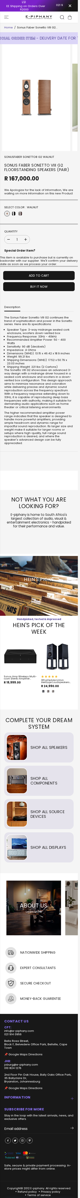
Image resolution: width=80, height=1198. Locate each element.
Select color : (21, 207)
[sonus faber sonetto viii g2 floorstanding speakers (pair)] (36, 97)
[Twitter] (15, 1140)
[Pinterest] (29, 1140)
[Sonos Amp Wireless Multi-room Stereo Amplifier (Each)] (20, 656)
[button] (6, 17)
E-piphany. (37, 1188)
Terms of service (39, 1195)
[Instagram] (22, 1140)
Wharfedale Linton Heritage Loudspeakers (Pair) (55, 681)
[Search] (62, 17)
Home (8, 27)
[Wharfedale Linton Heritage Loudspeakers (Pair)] (57, 656)
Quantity (10, 231)
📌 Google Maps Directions (23, 1054)
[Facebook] (8, 1140)
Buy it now (39, 286)
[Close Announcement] (70, 5)
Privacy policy (50, 1192)
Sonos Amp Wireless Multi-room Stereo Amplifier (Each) (20, 677)
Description (12, 307)
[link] (39, 1155)
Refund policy (27, 1192)
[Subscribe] (72, 1129)
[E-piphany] (39, 17)
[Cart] (70, 17)
